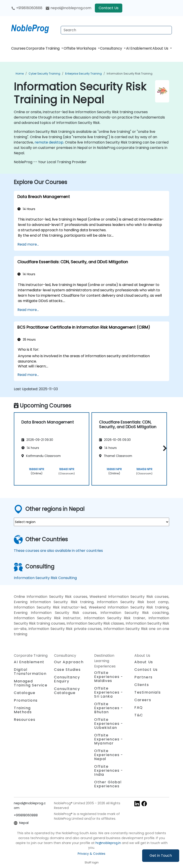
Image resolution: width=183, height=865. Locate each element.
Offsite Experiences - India (108, 770)
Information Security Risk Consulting (45, 577)
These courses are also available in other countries (58, 550)
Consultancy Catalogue (67, 690)
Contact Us (109, 7)
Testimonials (147, 692)
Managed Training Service (31, 683)
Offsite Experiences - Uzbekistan (108, 723)
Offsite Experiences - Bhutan (108, 708)
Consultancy (111, 48)
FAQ (138, 707)
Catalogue (24, 692)
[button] (163, 448)
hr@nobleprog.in (108, 843)
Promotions (26, 700)
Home (20, 73)
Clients (141, 684)
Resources (24, 719)
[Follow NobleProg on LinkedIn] (137, 803)
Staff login (92, 862)
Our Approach (68, 662)
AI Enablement (139, 48)
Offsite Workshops (80, 48)
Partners (143, 677)
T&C (138, 715)
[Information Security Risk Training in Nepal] (34, 27)
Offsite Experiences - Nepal (108, 754)
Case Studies (67, 669)
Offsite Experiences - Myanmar (108, 739)
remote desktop (49, 142)
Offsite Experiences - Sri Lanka (108, 692)
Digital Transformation (30, 671)
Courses (18, 48)
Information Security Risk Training (129, 73)
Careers (142, 699)
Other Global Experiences (107, 784)
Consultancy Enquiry (67, 679)
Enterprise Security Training (83, 73)
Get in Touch (161, 855)
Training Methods (23, 710)
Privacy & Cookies (91, 853)
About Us (160, 48)
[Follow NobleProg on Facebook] (144, 803)
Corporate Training (43, 48)
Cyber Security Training (44, 73)
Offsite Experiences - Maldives (108, 676)
